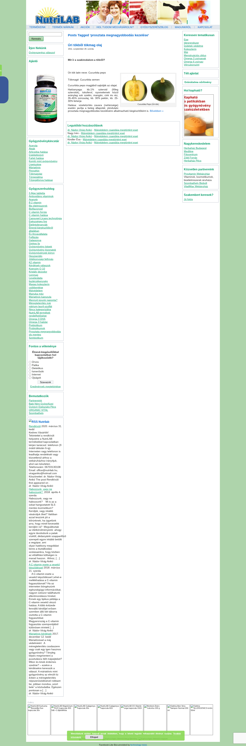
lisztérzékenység (38, 281)
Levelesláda (36, 278)
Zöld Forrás (190, 157)
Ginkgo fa (34, 243)
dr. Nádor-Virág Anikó (80, 129)
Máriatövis (35, 167)
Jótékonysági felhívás (41, 259)
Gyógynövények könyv (42, 252)
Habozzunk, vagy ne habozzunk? (40, 491)
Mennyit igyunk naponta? (43, 300)
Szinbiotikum (36, 337)
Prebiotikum (35, 325)
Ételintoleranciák (38, 224)
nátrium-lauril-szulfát (40, 306)
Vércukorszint (191, 64)
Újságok (36, 377)
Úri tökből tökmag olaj (85, 45)
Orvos (35, 361)
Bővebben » (157, 110)
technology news (138, 745)
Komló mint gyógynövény (43, 161)
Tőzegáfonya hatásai (41, 180)
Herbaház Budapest (195, 148)
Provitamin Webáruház (197, 173)
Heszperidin (35, 256)
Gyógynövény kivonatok (42, 249)
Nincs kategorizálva (40, 309)
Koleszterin (190, 49)
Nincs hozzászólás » (150, 117)
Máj (186, 52)
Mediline (188, 151)
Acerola (33, 145)
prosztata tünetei (121, 117)
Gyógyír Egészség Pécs (42, 406)
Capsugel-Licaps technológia (45, 218)
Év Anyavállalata (38, 233)
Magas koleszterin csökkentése (39, 286)
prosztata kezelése (130, 115)
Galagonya (35, 240)
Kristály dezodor (38, 271)
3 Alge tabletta (37, 193)
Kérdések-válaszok (39, 265)
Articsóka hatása (38, 151)
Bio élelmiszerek (38, 205)
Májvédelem (36, 290)
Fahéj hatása (36, 158)
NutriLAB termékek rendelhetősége (39, 314)
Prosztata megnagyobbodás (45, 331)
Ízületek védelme (193, 45)
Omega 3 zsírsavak (195, 58)
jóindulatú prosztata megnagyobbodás (105, 115)
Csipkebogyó (36, 154)
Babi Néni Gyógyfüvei (41, 403)
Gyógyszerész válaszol (42, 52)
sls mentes (35, 334)
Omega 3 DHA (37, 318)
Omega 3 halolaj (38, 322)
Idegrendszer (191, 42)
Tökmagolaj (35, 173)
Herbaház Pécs (192, 160)
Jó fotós (188, 199)
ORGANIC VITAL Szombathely (38, 412)
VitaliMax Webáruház (196, 186)
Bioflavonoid (36, 208)
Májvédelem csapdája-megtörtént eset (116, 129)
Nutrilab (44, 421)
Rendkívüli (35, 426)
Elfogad (94, 737)
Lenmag (33, 274)
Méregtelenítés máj (40, 303)
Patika (35, 365)
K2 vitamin (35, 262)
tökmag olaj (134, 117)
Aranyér (33, 199)
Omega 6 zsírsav (193, 61)
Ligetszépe (35, 164)
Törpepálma (36, 177)
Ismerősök (38, 371)
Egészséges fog (38, 221)
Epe (186, 39)
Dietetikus (37, 368)
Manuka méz (36, 293)
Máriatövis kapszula (40, 296)
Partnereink (35, 400)
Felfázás (34, 237)
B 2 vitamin (35, 202)
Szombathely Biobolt (195, 183)
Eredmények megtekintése (45, 386)
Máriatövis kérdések (40, 633)
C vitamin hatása (38, 215)
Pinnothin (34, 170)
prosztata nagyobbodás (103, 117)
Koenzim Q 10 (37, 268)
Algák (32, 148)
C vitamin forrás (38, 212)
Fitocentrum (191, 154)
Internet (36, 374)
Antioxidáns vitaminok (41, 196)
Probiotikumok (37, 328)
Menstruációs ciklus (195, 55)
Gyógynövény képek (40, 246)
